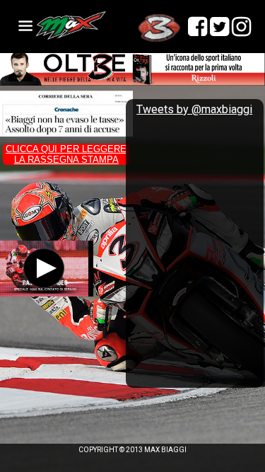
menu (25, 25)
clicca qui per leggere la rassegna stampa (66, 154)
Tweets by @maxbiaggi (194, 109)
